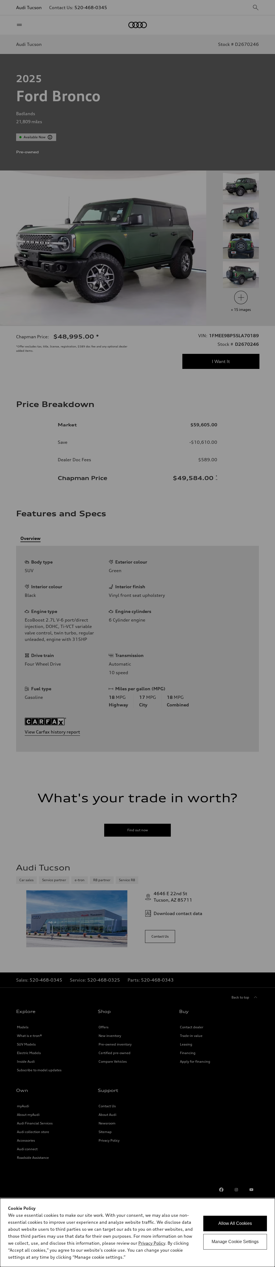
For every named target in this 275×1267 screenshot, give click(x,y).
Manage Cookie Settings (235, 1241)
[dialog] (137, 1232)
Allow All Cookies (235, 1223)
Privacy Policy (151, 1243)
